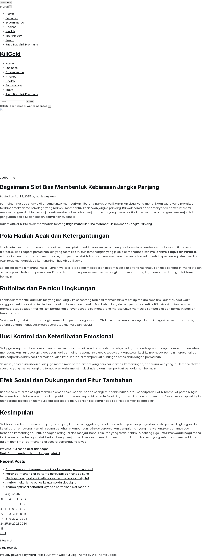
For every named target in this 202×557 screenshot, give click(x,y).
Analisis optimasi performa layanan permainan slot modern (47, 487)
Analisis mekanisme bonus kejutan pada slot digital (41, 482)
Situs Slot (6, 540)
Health (10, 31)
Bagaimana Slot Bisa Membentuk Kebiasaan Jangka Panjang (109, 224)
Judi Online (7, 178)
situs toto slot (9, 548)
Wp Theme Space (37, 106)
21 (17, 519)
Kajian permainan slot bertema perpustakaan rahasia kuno (47, 474)
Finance (10, 27)
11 (5, 514)
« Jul (3, 533)
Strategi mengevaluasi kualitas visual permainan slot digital (47, 478)
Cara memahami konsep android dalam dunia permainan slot (49, 469)
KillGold (10, 54)
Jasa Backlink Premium (21, 44)
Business (11, 18)
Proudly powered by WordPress (22, 555)
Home (9, 14)
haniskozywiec (46, 196)
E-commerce (14, 22)
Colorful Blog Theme (73, 555)
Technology (13, 36)
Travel (9, 40)
